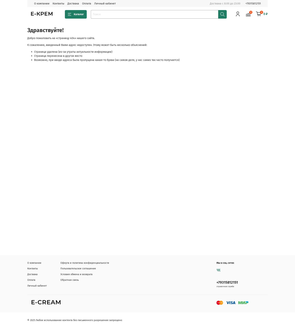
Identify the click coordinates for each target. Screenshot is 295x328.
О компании (42, 3)
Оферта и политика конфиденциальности (84, 262)
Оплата (86, 3)
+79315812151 (253, 3)
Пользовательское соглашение (78, 268)
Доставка (73, 3)
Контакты (58, 3)
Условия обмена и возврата (76, 274)
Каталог (79, 14)
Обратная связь (69, 280)
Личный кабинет (105, 3)
